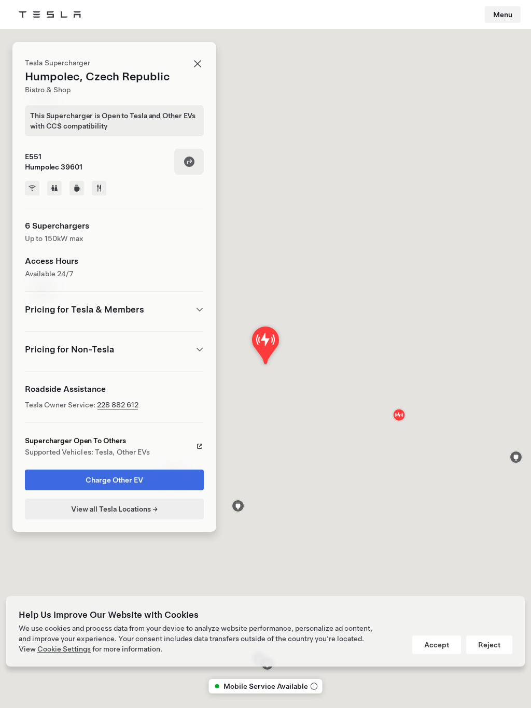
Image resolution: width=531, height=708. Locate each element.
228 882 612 (117, 405)
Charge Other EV (114, 480)
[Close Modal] (197, 64)
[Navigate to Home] (49, 14)
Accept (436, 645)
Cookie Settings (64, 649)
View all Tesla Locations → (114, 509)
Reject (489, 645)
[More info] (313, 686)
